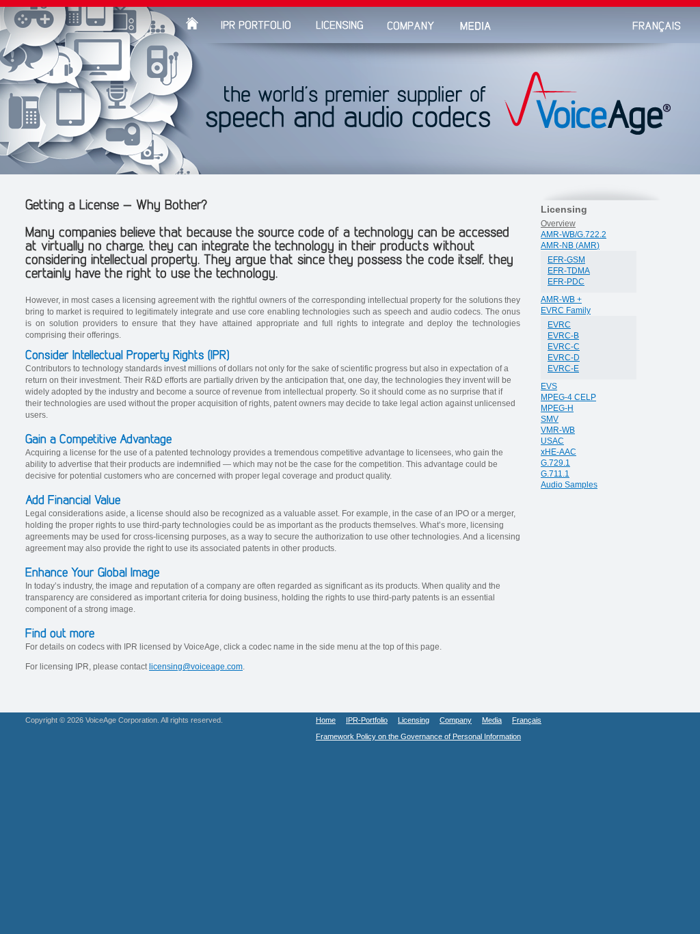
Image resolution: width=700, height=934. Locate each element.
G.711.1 (555, 474)
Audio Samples (569, 485)
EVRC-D (564, 357)
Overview (558, 223)
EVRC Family (566, 310)
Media (492, 720)
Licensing (413, 720)
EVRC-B (563, 336)
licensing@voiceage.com (196, 666)
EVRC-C (564, 346)
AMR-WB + (561, 299)
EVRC (559, 325)
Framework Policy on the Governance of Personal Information (418, 736)
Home (326, 720)
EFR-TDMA (569, 271)
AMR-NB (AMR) (570, 245)
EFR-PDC (566, 281)
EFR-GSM (566, 260)
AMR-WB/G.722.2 (573, 234)
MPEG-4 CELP (568, 397)
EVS (549, 386)
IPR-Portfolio (367, 720)
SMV (549, 419)
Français (526, 720)
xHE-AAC (558, 452)
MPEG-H (557, 408)
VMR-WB (558, 430)
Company (456, 720)
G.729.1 (555, 463)
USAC (552, 441)
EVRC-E (563, 368)
